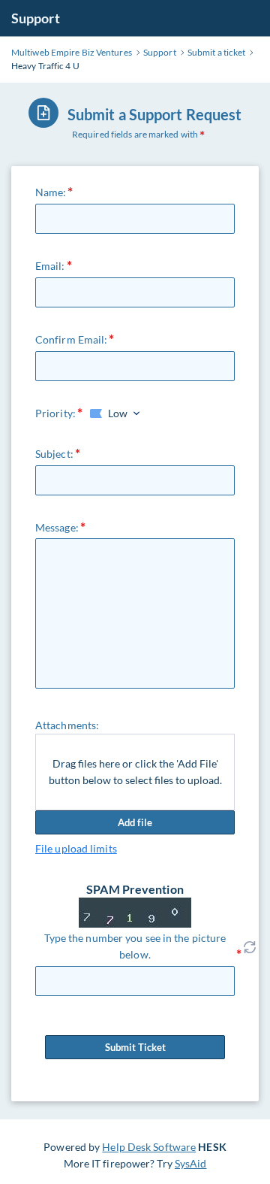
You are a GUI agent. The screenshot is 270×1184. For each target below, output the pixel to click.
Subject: (54, 453)
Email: (50, 265)
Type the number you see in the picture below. (135, 946)
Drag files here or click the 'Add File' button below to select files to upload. (135, 771)
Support (35, 18)
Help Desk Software (149, 1146)
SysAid (191, 1163)
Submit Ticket (135, 1047)
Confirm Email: (71, 339)
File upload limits (76, 848)
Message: (57, 527)
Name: (51, 192)
